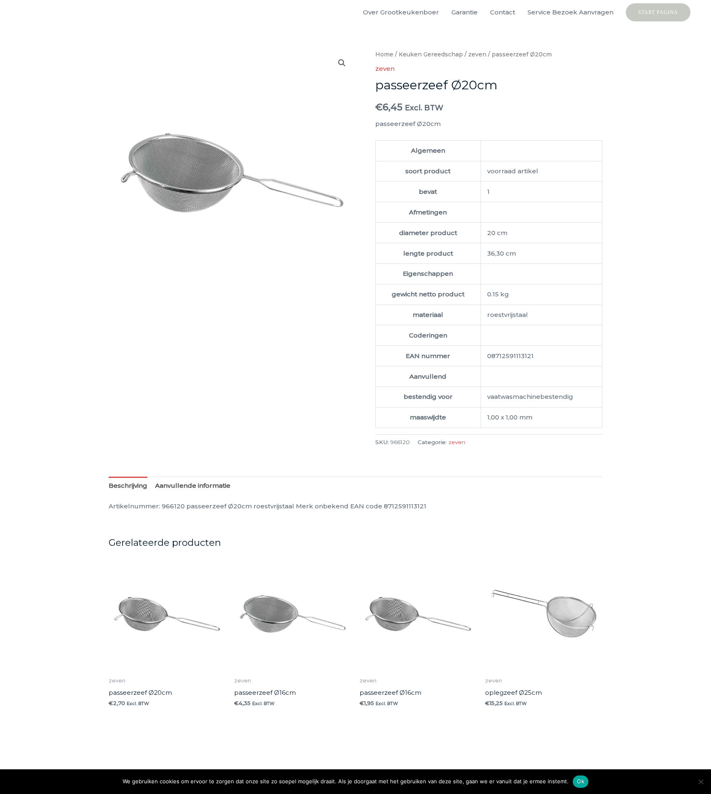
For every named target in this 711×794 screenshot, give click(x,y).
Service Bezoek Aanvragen (570, 12)
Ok (580, 781)
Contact (502, 12)
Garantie (464, 12)
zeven (477, 54)
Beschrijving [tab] (128, 485)
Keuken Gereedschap (431, 54)
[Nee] (701, 782)
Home (384, 54)
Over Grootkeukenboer (401, 12)
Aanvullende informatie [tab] (192, 485)
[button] (658, 12)
